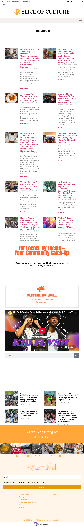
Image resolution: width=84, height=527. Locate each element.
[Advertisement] (42, 374)
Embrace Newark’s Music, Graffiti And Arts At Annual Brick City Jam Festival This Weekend (67, 98)
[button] (3, 4)
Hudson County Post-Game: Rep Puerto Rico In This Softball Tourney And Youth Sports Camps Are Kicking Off (29, 223)
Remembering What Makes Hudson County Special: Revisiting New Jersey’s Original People (68, 397)
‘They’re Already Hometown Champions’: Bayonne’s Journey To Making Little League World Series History (29, 398)
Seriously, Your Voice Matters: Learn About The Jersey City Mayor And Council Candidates (67, 137)
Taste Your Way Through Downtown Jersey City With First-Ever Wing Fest (29, 97)
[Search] (76, 355)
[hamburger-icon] (80, 20)
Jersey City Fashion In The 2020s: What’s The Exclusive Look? (29, 414)
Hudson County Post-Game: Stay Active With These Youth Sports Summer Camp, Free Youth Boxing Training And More (67, 56)
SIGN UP (42, 487)
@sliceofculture (42, 437)
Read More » (24, 88)
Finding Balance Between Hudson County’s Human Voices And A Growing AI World (65, 222)
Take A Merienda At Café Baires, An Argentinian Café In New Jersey (29, 185)
